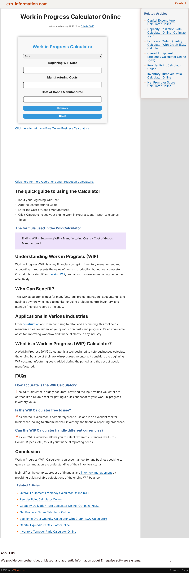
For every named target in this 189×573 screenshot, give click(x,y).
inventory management (96, 472)
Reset (62, 116)
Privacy (185, 570)
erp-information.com (27, 3)
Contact (180, 3)
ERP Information (19, 570)
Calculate (62, 108)
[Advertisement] (70, 155)
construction (31, 324)
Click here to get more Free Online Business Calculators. (52, 128)
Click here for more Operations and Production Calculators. (54, 181)
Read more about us (156, 560)
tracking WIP (56, 274)
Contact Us (174, 570)
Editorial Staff (87, 26)
